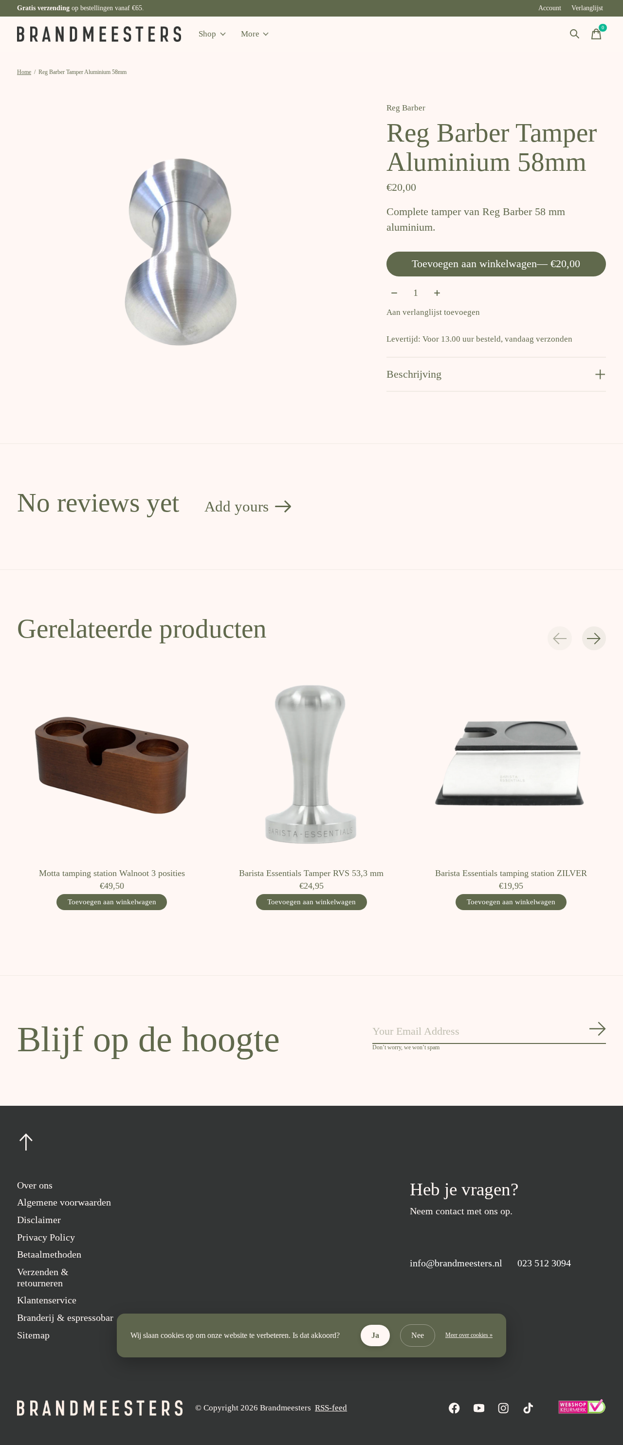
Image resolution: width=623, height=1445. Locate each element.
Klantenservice (46, 1300)
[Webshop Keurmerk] (581, 1411)
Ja (375, 1335)
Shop (207, 33)
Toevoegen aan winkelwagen (496, 263)
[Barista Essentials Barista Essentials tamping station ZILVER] (511, 765)
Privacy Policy (46, 1237)
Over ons (35, 1185)
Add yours (236, 506)
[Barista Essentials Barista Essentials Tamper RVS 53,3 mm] (311, 765)
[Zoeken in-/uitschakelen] (575, 34)
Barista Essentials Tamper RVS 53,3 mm (311, 873)
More (250, 33)
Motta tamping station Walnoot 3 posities (112, 873)
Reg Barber (405, 107)
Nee (417, 1335)
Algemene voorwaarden (64, 1202)
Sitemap (33, 1335)
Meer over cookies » (469, 1335)
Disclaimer (39, 1219)
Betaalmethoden (49, 1254)
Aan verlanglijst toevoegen (433, 312)
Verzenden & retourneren (43, 1277)
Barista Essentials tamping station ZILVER (511, 873)
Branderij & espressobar (65, 1317)
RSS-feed (331, 1407)
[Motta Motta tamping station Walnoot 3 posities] (111, 765)
